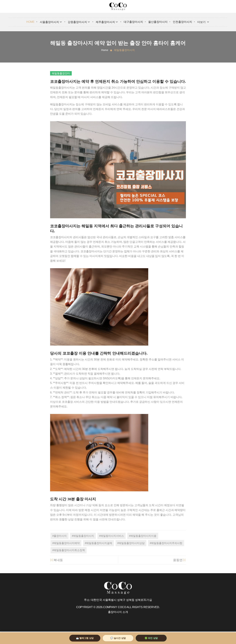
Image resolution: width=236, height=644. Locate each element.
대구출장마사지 (133, 21)
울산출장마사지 (158, 21)
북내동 (58, 560)
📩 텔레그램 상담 (85, 638)
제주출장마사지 (105, 22)
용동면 (177, 560)
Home (30, 21)
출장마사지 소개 (118, 611)
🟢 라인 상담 (151, 638)
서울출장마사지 (49, 22)
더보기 (201, 22)
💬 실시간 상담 (118, 638)
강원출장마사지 (77, 22)
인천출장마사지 (182, 21)
